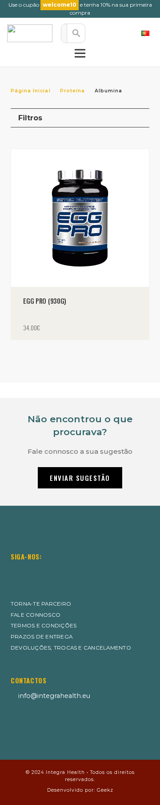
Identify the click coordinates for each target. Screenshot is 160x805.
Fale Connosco (35, 615)
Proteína (72, 91)
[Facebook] (37, 572)
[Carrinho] (123, 33)
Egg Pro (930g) (44, 300)
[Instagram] (16, 572)
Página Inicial (31, 91)
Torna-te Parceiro (41, 604)
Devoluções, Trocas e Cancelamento (71, 648)
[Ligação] (103, 33)
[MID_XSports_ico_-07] (32, 725)
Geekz (105, 790)
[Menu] (80, 53)
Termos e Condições (43, 626)
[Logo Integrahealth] (29, 33)
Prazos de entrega (41, 637)
